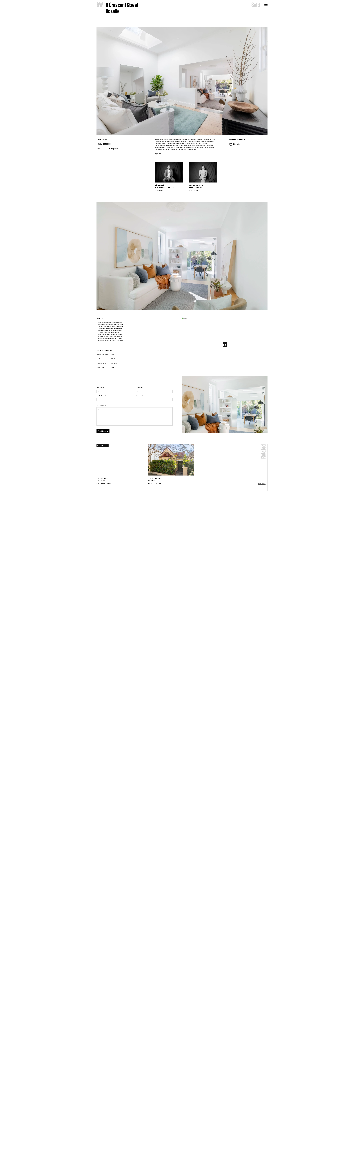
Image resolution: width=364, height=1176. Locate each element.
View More (262, 483)
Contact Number (141, 396)
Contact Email (101, 396)
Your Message (101, 405)
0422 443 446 (159, 190)
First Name (100, 387)
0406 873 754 (193, 190)
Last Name (139, 387)
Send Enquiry (103, 431)
